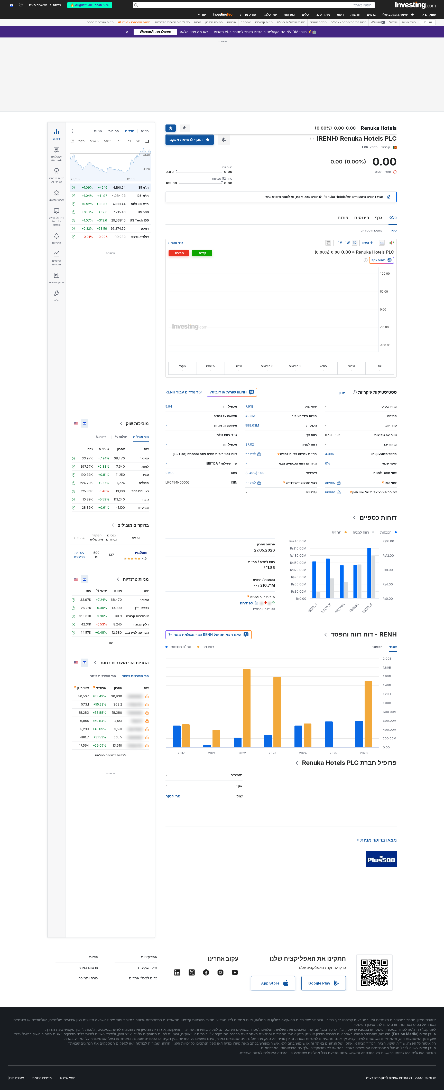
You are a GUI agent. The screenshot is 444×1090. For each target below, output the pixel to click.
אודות (93, 957)
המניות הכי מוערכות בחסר (124, 662)
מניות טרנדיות (136, 579)
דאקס (145, 228)
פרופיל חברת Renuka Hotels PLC (349, 762)
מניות (428, 22)
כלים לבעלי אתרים (143, 978)
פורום (343, 217)
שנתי (393, 646)
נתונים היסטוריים (371, 230)
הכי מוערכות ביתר (103, 676)
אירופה (231, 22)
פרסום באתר (88, 967)
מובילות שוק (137, 423)
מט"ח (145, 131)
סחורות (113, 131)
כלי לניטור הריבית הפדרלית (172, 22)
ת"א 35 (143, 187)
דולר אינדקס (140, 237)
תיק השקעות (147, 967)
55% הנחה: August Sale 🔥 (89, 5)
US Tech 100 (139, 220)
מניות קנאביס (264, 22)
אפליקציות (149, 957)
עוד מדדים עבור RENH (183, 392)
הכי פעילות (141, 437)
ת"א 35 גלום (140, 204)
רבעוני (377, 646)
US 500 (143, 212)
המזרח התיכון (214, 22)
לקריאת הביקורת (79, 555)
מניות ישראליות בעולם (291, 22)
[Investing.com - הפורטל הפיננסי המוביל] (415, 5)
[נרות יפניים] (391, 243)
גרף (378, 217)
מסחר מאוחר (318, 22)
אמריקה (245, 22)
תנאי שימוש (67, 1078)
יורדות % (102, 437)
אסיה (197, 22)
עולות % (121, 437)
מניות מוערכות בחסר (100, 22)
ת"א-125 (142, 196)
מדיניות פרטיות (42, 1078)
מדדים (129, 131)
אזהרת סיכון (16, 1078)
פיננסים (361, 217)
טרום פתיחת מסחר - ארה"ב (348, 22)
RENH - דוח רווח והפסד (364, 634)
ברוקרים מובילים (133, 525)
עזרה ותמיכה (88, 978)
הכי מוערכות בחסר (135, 676)
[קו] (382, 243)
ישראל (393, 22)
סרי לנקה (172, 796)
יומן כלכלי (270, 14)
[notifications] (21, 4)
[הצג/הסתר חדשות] (328, 243)
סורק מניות (248, 14)
